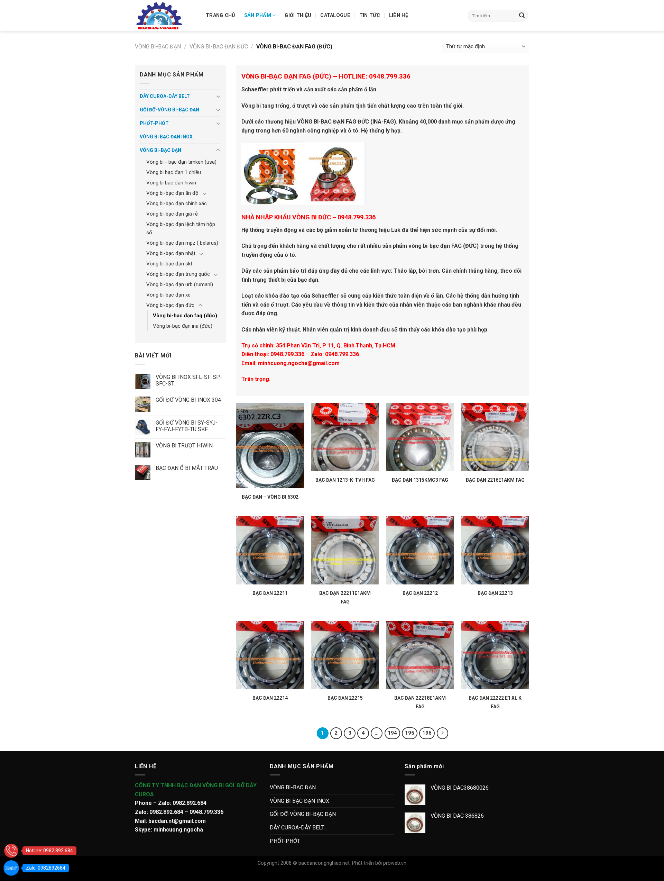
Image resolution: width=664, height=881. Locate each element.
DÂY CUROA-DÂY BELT (165, 96)
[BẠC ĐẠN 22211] (270, 550)
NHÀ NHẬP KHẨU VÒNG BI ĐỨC (286, 217)
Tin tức (369, 15)
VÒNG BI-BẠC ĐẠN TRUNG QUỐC (178, 274)
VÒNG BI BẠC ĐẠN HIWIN (171, 183)
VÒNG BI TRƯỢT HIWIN (184, 445)
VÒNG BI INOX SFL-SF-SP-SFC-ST (189, 380)
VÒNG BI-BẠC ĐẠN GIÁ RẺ (172, 214)
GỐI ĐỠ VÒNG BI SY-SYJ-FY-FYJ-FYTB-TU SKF (187, 426)
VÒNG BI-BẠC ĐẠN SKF (169, 264)
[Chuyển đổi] (218, 96)
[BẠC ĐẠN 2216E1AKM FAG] (495, 437)
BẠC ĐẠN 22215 (345, 698)
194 (392, 733)
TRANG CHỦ (220, 15)
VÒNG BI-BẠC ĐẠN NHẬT (170, 253)
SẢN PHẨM (257, 15)
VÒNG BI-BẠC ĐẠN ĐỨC (219, 46)
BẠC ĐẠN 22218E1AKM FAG (420, 702)
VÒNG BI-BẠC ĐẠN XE (168, 295)
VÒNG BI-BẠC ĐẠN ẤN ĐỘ (172, 193)
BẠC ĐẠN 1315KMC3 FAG (420, 480)
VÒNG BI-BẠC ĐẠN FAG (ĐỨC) (185, 315)
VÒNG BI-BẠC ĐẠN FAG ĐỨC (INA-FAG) (346, 121)
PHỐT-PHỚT (154, 123)
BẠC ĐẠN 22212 (420, 593)
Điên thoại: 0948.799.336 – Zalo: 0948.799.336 (300, 354)
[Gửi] (522, 15)
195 (409, 733)
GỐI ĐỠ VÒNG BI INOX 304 (188, 400)
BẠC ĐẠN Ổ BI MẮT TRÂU (187, 468)
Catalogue (335, 15)
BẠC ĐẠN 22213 (495, 593)
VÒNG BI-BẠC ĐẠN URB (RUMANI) (179, 284)
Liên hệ (398, 15)
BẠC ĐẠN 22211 (270, 593)
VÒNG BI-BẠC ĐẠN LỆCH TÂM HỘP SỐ (180, 228)
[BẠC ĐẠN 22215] (345, 655)
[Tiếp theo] (443, 733)
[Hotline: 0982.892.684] (11, 851)
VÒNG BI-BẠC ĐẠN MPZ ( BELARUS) (182, 243)
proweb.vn (394, 863)
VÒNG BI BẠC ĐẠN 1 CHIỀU (173, 172)
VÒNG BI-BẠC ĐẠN (158, 46)
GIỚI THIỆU (298, 15)
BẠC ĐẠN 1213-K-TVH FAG (345, 480)
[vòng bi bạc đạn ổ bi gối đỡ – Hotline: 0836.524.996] (165, 15)
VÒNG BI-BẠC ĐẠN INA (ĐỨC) (182, 326)
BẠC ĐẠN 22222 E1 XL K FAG (495, 702)
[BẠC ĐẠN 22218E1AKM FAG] (420, 655)
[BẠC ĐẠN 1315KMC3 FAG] (420, 437)
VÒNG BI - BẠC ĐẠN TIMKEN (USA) (181, 162)
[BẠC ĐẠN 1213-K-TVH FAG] (345, 437)
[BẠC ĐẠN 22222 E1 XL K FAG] (495, 655)
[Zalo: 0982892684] (11, 868)
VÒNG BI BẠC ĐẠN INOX (166, 136)
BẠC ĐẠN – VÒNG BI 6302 (270, 497)
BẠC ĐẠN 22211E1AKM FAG (345, 597)
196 (427, 733)
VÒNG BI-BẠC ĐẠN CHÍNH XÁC (176, 203)
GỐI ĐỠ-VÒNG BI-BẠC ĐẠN (169, 109)
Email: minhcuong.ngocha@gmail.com (290, 363)
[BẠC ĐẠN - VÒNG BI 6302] (270, 446)
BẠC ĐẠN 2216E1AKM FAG (495, 480)
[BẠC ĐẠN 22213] (495, 550)
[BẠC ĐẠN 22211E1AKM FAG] (345, 550)
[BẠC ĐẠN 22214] (270, 655)
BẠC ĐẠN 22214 (270, 698)
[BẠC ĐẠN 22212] (420, 550)
